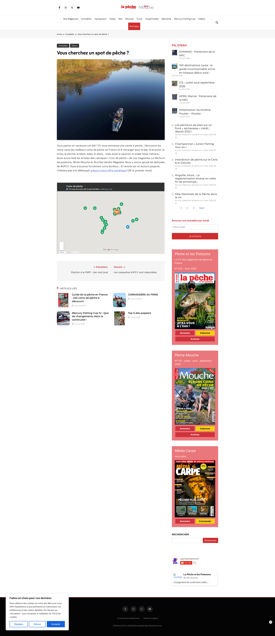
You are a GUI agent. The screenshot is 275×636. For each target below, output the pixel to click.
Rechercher (180, 534)
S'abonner (205, 333)
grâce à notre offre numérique (108, 170)
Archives (195, 339)
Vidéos (201, 18)
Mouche (129, 18)
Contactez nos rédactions (128, 618)
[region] (37, 611)
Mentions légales (151, 618)
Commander (205, 521)
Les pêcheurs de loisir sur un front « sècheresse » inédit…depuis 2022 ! (193, 128)
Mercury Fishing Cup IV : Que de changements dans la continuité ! (90, 316)
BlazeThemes (155, 625)
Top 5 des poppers (139, 313)
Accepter (55, 624)
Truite (139, 18)
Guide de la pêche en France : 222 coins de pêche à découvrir (90, 298)
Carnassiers (100, 18)
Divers (74, 45)
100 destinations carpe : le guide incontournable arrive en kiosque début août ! (197, 69)
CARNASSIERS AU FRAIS (143, 294)
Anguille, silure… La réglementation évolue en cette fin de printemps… (195, 178)
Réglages (18, 624)
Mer (120, 18)
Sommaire (185, 333)
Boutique (134, 26)
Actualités (86, 18)
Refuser (37, 624)
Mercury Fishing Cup (184, 18)
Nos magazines (70, 18)
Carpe (112, 18)
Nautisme (166, 18)
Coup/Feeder (152, 18)
